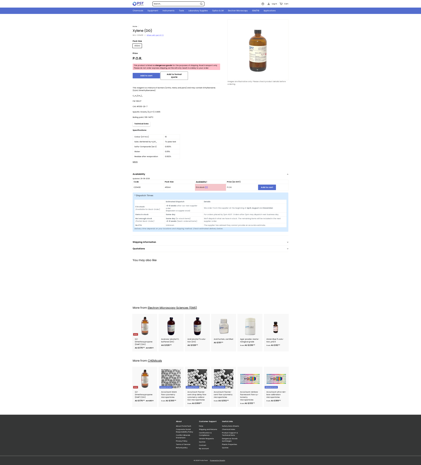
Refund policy (181, 447)
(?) (206, 187)
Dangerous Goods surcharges (229, 439)
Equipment (153, 10)
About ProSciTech (183, 426)
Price (135, 53)
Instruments (168, 10)
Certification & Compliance (205, 434)
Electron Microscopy (238, 10)
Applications (270, 10)
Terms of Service (183, 444)
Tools (181, 10)
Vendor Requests (206, 438)
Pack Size (137, 41)
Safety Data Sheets (230, 426)
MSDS (135, 162)
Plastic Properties (229, 444)
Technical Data (141, 123)
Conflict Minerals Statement (183, 436)
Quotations (139, 248)
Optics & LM (218, 10)
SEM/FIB (255, 10)
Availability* (201, 182)
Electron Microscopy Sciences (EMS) (172, 308)
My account (204, 448)
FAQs (201, 426)
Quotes (202, 442)
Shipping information (144, 242)
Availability (139, 174)
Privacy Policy (181, 441)
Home (135, 26)
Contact (202, 445)
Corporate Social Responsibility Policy (184, 430)
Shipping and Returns (208, 429)
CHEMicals (155, 361)
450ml (137, 46)
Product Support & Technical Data (230, 434)
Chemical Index (228, 429)
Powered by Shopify (217, 460)
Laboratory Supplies (198, 10)
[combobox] (178, 3)
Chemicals (138, 10)
